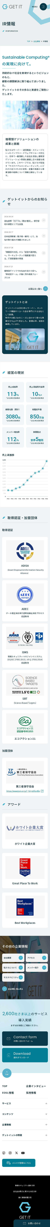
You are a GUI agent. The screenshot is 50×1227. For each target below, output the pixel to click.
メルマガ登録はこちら (21, 1163)
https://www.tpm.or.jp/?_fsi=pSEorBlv (23, 791)
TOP (4, 1086)
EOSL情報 (8, 1092)
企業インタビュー (36, 1086)
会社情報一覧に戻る (15, 989)
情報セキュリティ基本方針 (25, 1185)
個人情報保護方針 (25, 1197)
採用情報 (31, 1092)
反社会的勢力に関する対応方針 (25, 1191)
